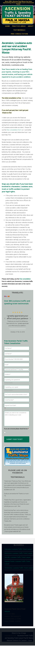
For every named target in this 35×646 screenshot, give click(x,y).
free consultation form (14, 130)
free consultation (25, 279)
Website (7, 611)
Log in (30, 640)
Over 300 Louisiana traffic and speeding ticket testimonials (17, 302)
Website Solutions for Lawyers (17, 640)
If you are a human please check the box (16, 428)
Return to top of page (19, 633)
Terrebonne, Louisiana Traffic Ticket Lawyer (19, 568)
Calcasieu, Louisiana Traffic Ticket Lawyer (18, 549)
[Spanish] (9, 296)
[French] (7, 296)
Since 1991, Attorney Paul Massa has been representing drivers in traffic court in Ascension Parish (18, 3)
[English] (5, 296)
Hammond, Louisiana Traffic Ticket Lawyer (18, 553)
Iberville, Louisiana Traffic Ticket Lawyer (18, 557)
